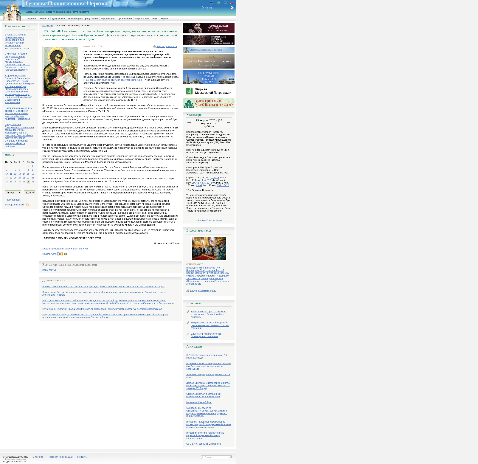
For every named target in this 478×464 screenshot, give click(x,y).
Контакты (82, 457)
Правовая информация (60, 457)
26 (15, 182)
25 (11, 182)
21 (24, 178)
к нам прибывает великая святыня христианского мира (112, 80)
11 (11, 174)
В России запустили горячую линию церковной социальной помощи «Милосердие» (205, 436)
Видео (164, 18)
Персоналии (142, 18)
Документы (58, 18)
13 (19, 174)
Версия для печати (166, 46)
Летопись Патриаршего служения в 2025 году (208, 375)
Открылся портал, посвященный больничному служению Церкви (203, 395)
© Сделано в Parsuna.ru (14, 461)
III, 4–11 (205, 180)
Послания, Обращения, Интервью (73, 25)
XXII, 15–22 (223, 185)
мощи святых (49, 270)
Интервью (193, 303)
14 (24, 174)
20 (19, 178)
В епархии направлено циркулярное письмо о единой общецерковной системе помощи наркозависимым (208, 424)
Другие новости (53, 280)
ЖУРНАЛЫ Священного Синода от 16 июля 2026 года (206, 356)
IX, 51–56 (198, 182)
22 (28, 178)
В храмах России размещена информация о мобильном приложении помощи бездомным (208, 366)
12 (15, 174)
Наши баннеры (13, 199)
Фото (154, 18)
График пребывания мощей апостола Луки (65, 248)
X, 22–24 (208, 182)
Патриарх (31, 18)
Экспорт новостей (14, 204)
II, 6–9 (199, 185)
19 (15, 178)
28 (24, 182)
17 (6, 178)
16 (33, 174)
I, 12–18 (215, 177)
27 (19, 182)
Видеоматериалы (198, 230)
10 (6, 174)
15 (28, 174)
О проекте (37, 457)
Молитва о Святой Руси (199, 402)
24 (6, 182)
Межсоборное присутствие (83, 18)
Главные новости (17, 26)
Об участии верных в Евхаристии (203, 444)
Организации (125, 18)
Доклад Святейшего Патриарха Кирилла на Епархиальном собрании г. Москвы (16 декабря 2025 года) (208, 386)
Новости (44, 18)
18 (11, 178)
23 (33, 178)
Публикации (107, 18)
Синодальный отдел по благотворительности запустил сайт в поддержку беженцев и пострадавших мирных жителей (206, 412)
